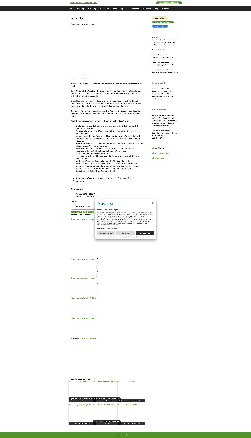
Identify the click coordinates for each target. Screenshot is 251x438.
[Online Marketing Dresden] (160, 153)
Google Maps (169, 45)
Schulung (92, 9)
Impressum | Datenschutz (125, 435)
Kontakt (165, 9)
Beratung (80, 9)
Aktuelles (147, 9)
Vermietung (118, 9)
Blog (156, 9)
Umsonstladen (133, 9)
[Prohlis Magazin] (158, 158)
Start (71, 9)
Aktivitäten (104, 9)
